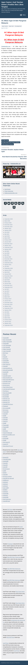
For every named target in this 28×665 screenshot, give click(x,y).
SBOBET (5, 489)
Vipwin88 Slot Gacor (8, 404)
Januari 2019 (8, 274)
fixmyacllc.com (6, 383)
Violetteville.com (5, 46)
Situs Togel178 (6, 364)
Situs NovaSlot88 (7, 393)
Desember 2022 (8, 243)
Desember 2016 (8, 302)
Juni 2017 (7, 291)
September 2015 (9, 325)
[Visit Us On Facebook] (5, 204)
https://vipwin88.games (8, 379)
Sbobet (4, 472)
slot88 (4, 429)
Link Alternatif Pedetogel (9, 389)
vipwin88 (5, 374)
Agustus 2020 (8, 270)
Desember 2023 (8, 224)
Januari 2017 (8, 300)
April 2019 (7, 272)
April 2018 (7, 279)
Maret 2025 (7, 221)
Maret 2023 (7, 238)
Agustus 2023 (8, 230)
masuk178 (5, 444)
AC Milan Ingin (5, 140)
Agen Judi (11, 26)
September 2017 (9, 287)
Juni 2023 (7, 232)
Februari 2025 (8, 222)
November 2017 (8, 285)
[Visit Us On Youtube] (15, 204)
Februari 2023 (8, 239)
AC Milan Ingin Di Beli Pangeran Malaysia (11, 142)
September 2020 (9, 268)
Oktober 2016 (8, 306)
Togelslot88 (6, 337)
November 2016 (8, 304)
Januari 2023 (8, 241)
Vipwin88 (5, 366)
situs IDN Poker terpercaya (13, 568)
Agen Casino (5, 26)
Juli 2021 (7, 266)
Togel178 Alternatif (7, 432)
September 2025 (9, 219)
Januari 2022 (8, 257)
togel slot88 (6, 487)
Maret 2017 (7, 296)
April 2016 (7, 315)
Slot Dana (5, 430)
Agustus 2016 (8, 310)
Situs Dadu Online (20, 591)
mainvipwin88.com (7, 368)
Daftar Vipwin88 (7, 349)
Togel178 (5, 421)
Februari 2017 (8, 298)
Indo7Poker (6, 643)
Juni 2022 (7, 253)
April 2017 (7, 295)
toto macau (5, 410)
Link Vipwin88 (6, 347)
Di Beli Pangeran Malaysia (7, 144)
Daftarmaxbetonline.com (11, 193)
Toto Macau (6, 391)
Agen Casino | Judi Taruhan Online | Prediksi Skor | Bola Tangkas (12, 4)
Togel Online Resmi (8, 387)
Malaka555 (5, 457)
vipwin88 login (6, 501)
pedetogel (5, 482)
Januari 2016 (8, 321)
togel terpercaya (7, 499)
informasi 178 (6, 398)
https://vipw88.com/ (7, 377)
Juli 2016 (7, 312)
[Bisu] (21, 176)
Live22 (21, 526)
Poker (4, 355)
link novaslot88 (6, 408)
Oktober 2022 (8, 245)
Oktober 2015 (8, 323)
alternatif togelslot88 (8, 370)
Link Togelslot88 (7, 345)
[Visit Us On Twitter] (9, 204)
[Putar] (4, 176)
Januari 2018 (8, 283)
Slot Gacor (5, 358)
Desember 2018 (8, 276)
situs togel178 (6, 442)
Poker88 (5, 356)
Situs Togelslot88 (7, 339)
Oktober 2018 (8, 277)
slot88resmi (6, 480)
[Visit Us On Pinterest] (12, 204)
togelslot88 (5, 372)
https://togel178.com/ (8, 446)
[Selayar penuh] (23, 176)
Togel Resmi (6, 362)
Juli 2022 (7, 251)
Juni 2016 (7, 314)
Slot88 (4, 415)
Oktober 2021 (8, 260)
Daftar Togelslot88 (7, 341)
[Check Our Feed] (22, 204)
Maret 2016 (7, 317)
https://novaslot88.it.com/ (9, 434)
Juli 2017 (7, 289)
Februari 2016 (8, 319)
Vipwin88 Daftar (7, 459)
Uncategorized (18, 26)
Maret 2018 (7, 281)
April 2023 (7, 236)
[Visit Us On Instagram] (14, 208)
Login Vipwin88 (7, 351)
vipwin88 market (7, 375)
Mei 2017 (7, 293)
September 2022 (9, 247)
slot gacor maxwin (7, 476)
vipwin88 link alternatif (8, 478)
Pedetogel (5, 406)
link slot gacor (6, 385)
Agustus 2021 (8, 264)
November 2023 (8, 226)
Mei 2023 (7, 234)
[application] (14, 172)
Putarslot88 (5, 411)
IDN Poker (5, 353)
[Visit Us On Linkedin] (19, 204)
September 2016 (9, 308)
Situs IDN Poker (10, 637)
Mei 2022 (7, 255)
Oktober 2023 (8, 228)
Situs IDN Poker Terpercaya (14, 557)
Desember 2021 (8, 258)
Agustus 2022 (8, 249)
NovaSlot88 (6, 394)
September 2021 (9, 262)
